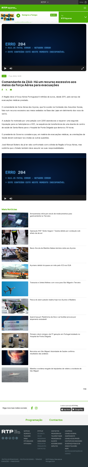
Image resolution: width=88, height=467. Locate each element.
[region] (44, 233)
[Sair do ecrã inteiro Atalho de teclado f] (84, 464)
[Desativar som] (9, 464)
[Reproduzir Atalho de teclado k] (3, 464)
